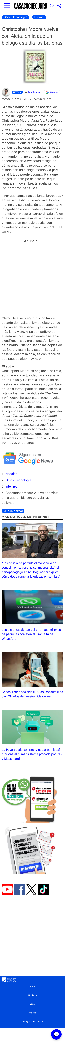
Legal (32, 1004)
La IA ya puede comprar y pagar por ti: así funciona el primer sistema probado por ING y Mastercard (32, 754)
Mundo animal (13, 511)
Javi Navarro (35, 92)
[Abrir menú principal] (7, 6)
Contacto (32, 995)
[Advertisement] (32, 277)
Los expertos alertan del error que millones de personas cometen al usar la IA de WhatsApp (31, 634)
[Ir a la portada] (30, 6)
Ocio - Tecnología (15, 17)
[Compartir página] (59, 6)
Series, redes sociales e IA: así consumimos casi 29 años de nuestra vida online (32, 694)
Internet (39, 17)
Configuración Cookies (32, 1021)
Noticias (11, 474)
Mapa (32, 986)
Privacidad (33, 1013)
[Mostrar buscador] (52, 6)
